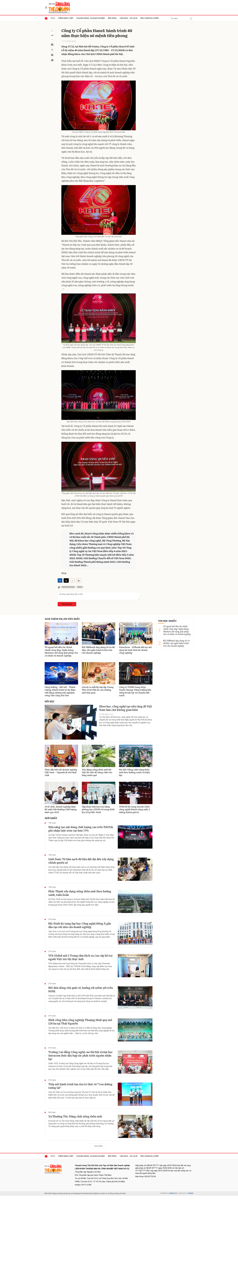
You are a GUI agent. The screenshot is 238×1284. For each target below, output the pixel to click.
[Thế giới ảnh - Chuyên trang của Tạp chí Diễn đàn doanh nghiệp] (59, 7)
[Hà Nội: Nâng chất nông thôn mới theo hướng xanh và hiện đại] (135, 756)
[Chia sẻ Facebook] (52, 45)
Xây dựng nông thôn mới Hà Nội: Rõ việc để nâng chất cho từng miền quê (97, 772)
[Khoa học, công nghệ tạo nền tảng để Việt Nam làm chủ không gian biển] (71, 722)
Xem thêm (98, 1146)
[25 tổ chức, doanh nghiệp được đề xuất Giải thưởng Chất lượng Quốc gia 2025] (61, 793)
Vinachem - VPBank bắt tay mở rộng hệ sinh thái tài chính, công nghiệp (135, 650)
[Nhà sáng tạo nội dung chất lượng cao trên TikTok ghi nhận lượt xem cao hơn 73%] (135, 837)
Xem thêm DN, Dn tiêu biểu (62, 619)
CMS (173, 1193)
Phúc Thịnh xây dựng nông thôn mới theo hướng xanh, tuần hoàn (79, 893)
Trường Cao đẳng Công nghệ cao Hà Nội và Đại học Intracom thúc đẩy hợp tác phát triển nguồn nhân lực (80, 1056)
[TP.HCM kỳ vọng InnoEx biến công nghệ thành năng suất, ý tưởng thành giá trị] (135, 793)
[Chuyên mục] (46, 7)
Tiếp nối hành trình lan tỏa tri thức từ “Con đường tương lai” (80, 1086)
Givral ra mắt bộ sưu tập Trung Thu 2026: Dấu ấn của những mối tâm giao (98, 690)
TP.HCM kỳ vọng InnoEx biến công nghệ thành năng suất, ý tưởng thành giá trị (134, 809)
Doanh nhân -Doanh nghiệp (90, 18)
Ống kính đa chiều (149, 18)
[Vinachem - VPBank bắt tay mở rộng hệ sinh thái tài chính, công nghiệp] (135, 633)
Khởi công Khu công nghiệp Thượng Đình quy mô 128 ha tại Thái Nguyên (80, 1021)
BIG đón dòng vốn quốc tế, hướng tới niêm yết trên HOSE (80, 989)
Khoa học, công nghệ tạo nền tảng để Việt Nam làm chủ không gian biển (125, 708)
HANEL (79, 587)
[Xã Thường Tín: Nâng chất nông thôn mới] (135, 1126)
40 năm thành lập (68, 587)
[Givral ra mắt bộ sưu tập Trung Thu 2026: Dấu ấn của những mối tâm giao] (98, 673)
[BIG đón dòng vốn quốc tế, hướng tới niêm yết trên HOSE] (135, 997)
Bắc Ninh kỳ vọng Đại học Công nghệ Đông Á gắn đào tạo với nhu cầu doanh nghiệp (79, 925)
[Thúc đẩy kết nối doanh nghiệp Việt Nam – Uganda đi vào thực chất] (61, 756)
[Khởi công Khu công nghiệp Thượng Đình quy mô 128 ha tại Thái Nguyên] (135, 1030)
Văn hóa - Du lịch (128, 18)
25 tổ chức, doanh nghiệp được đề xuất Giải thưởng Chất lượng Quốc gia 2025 (61, 809)
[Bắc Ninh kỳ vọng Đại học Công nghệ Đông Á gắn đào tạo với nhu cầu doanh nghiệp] (135, 933)
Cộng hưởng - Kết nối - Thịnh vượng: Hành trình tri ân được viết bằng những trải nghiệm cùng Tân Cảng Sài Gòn (60, 691)
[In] (78, 580)
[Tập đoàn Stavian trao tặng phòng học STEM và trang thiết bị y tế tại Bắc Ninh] (98, 793)
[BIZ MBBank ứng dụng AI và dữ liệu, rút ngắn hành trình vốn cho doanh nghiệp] (98, 633)
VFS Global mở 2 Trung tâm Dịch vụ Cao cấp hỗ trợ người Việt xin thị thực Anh (80, 957)
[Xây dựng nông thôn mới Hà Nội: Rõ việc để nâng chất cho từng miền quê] (98, 756)
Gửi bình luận (67, 604)
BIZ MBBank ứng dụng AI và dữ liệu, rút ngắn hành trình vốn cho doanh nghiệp (98, 650)
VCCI (53, 18)
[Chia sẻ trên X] (52, 50)
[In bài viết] (52, 60)
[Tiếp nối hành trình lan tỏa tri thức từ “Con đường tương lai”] (135, 1094)
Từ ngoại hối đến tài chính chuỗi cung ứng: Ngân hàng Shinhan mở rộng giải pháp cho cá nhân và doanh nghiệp (61, 651)
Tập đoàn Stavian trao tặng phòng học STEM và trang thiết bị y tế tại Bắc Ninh (98, 809)
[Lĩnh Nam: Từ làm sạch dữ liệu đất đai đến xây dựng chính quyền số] (135, 869)
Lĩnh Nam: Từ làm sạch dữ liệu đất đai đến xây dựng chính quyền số (81, 861)
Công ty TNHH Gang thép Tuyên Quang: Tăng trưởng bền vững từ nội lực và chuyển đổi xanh (135, 691)
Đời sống (112, 18)
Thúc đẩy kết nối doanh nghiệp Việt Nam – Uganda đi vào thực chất (61, 772)
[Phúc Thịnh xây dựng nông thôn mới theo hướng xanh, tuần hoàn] (135, 901)
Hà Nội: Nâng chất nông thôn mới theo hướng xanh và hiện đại (134, 772)
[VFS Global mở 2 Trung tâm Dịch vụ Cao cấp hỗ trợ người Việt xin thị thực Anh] (135, 965)
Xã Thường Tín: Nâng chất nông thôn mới (75, 1116)
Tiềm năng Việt (65, 18)
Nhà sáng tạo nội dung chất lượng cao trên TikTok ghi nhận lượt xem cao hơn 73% (80, 829)
